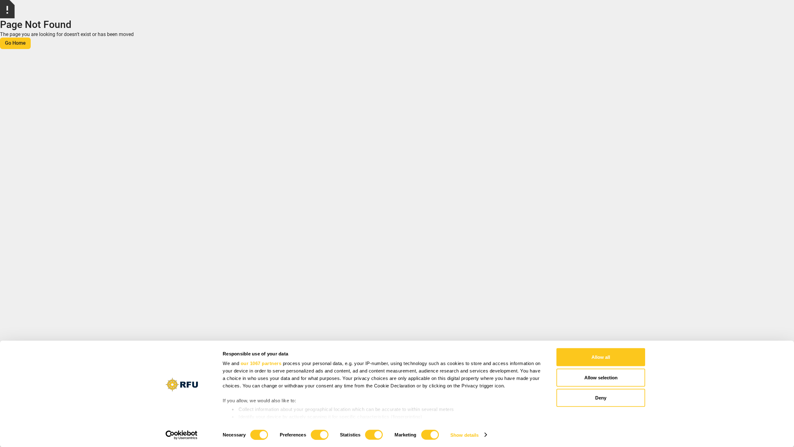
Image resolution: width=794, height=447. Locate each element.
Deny (600, 397)
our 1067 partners (261, 363)
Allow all (600, 357)
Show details (464, 434)
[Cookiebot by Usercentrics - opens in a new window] (181, 435)
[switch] (319, 435)
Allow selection (601, 377)
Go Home (15, 43)
